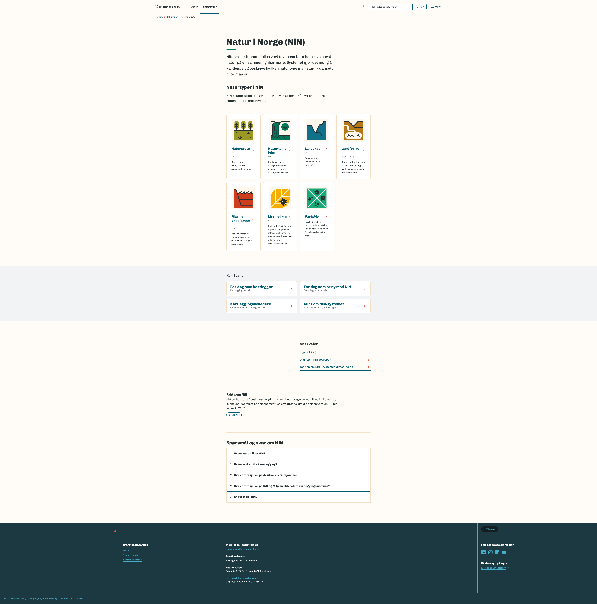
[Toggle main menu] (436, 7)
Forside (159, 17)
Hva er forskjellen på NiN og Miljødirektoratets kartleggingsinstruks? (282, 486)
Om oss (127, 550)
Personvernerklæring (15, 598)
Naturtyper (210, 6)
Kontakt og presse (132, 559)
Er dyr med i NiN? (245, 496)
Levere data (81, 598)
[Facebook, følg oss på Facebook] (483, 552)
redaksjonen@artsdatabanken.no (243, 549)
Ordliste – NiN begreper (315, 359)
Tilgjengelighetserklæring (43, 598)
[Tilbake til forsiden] (167, 7)
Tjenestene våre (131, 555)
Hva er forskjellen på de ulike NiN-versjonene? (265, 475)
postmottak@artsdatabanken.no (242, 578)
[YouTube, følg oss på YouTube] (504, 552)
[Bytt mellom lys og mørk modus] (364, 7)
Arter (194, 6)
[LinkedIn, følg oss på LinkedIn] (497, 552)
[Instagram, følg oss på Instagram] (490, 552)
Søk (422, 6)
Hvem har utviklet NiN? (249, 453)
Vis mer (236, 415)
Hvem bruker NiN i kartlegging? (255, 464)
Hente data (66, 598)
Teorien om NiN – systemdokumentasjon (326, 367)
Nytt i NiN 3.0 (308, 352)
